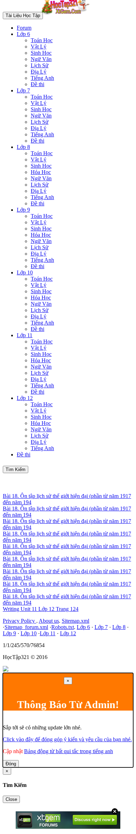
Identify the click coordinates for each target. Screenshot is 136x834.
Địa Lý (38, 72)
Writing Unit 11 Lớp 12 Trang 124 (40, 609)
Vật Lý (38, 47)
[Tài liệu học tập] (67, 15)
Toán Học (42, 40)
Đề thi (37, 84)
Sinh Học (41, 53)
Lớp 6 (23, 34)
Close (11, 799)
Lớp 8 (23, 147)
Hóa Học (41, 172)
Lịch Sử (39, 65)
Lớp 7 (23, 90)
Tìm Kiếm (15, 469)
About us (49, 621)
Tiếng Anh (42, 78)
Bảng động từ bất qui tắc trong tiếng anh (68, 751)
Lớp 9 (23, 210)
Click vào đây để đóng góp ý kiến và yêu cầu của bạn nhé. (67, 739)
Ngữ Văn (41, 59)
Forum (24, 28)
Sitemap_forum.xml (26, 627)
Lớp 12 (25, 398)
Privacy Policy (19, 621)
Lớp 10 (25, 272)
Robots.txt (62, 627)
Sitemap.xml (75, 621)
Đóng (11, 763)
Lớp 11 (24, 335)
